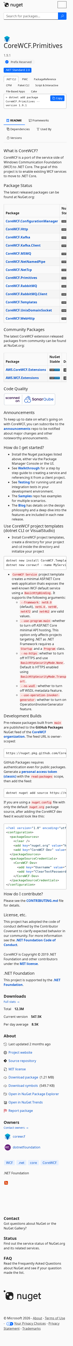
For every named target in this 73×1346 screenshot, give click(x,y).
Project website (20, 1052)
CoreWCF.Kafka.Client (23, 245)
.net (21, 1162)
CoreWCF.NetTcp (19, 270)
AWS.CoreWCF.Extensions (26, 369)
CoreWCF (50, 1162)
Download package (23, 1077)
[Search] (62, 16)
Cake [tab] (34, 91)
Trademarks (31, 1328)
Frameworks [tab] (40, 120)
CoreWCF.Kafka (18, 237)
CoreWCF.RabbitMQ (21, 286)
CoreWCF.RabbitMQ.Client (26, 294)
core (33, 1162)
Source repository (22, 1061)
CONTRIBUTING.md (42, 900)
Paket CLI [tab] (23, 85)
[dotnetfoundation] (7, 1147)
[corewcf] (7, 1136)
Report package (21, 1110)
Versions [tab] (16, 138)
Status (10, 1238)
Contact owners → (16, 1128)
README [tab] (16, 120)
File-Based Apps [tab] (15, 91)
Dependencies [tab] (20, 129)
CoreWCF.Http (17, 229)
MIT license (29, 963)
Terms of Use (55, 1318)
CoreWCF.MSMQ (18, 253)
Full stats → (11, 1002)
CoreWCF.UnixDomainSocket (29, 310)
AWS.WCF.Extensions (22, 378)
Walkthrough (29, 468)
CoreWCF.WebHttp (20, 318)
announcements (17, 428)
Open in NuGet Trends (26, 1102)
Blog (22, 505)
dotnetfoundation (26, 1147)
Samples (25, 496)
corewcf (19, 1136)
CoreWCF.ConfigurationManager (32, 221)
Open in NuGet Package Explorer (34, 1094)
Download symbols (23, 1085)
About (37, 1318)
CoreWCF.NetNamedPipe (25, 261)
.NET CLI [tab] (11, 79)
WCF (9, 1162)
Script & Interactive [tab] (46, 85)
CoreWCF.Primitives (21, 277)
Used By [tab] (45, 129)
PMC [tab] (25, 79)
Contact (11, 1218)
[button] (57, 98)
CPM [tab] (9, 85)
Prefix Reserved (21, 62)
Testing (24, 482)
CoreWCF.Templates (21, 302)
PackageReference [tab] (45, 79)
